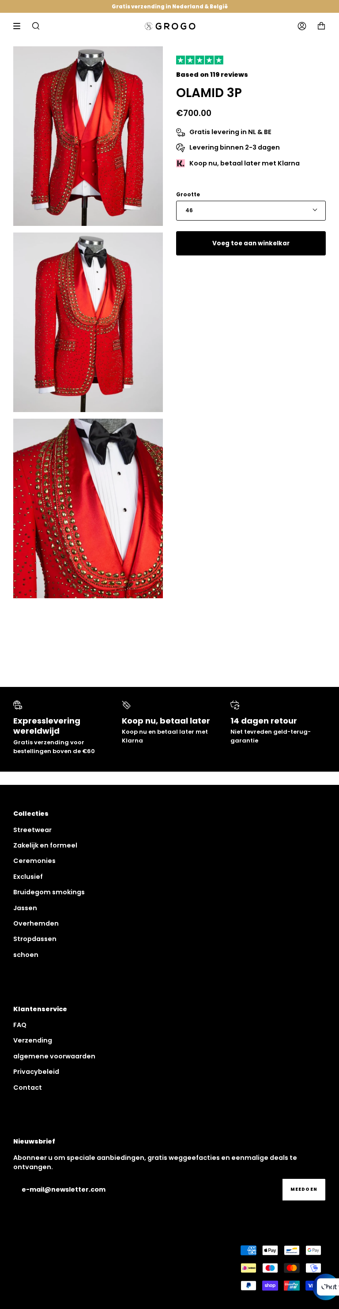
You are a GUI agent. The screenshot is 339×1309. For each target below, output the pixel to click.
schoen (25, 954)
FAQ (19, 1024)
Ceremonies (34, 860)
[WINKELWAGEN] (321, 26)
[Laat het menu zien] (19, 26)
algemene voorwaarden (54, 1056)
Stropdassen (34, 938)
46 (189, 210)
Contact (27, 1087)
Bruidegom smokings (49, 892)
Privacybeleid (36, 1071)
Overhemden (36, 923)
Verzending (32, 1040)
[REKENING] (302, 26)
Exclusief (28, 876)
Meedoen (303, 1189)
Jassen (25, 908)
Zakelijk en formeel (45, 845)
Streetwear (32, 829)
